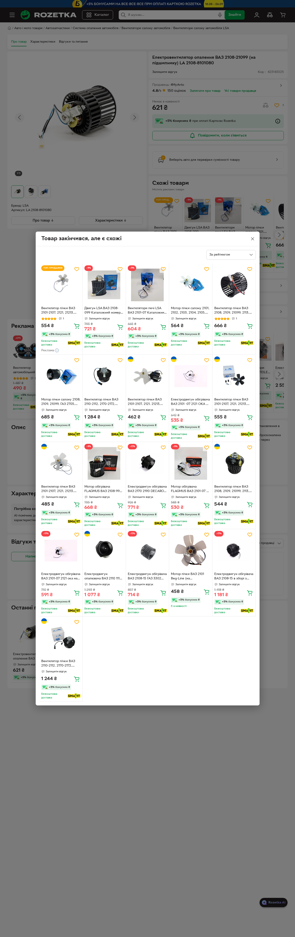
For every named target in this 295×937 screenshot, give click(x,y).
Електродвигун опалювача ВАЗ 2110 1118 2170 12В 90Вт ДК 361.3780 (102, 577)
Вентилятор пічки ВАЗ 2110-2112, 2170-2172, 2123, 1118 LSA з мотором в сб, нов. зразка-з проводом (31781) (103, 402)
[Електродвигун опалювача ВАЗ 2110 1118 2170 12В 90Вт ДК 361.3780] (104, 550)
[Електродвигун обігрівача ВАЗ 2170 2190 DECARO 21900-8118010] (147, 463)
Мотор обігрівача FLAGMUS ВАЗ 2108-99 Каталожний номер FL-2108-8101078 (102, 489)
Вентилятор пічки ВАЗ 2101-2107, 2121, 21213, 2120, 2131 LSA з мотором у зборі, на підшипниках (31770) (60, 311)
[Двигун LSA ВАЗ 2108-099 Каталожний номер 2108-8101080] (104, 285)
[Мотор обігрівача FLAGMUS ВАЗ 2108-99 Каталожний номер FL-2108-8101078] (104, 463)
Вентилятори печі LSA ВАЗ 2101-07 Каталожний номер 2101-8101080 (147, 311)
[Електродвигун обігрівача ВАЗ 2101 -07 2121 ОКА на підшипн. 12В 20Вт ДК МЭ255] (190, 376)
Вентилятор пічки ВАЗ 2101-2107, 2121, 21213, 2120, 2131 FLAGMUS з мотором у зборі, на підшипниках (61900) (58, 489)
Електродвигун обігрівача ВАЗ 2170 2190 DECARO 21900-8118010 (147, 489)
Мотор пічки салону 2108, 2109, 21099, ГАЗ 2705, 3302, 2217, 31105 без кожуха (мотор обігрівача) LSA (60, 402)
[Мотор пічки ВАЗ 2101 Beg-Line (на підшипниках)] (190, 550)
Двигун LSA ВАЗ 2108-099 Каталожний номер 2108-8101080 (102, 311)
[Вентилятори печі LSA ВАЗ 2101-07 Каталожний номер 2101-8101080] (147, 285)
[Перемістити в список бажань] (76, 269)
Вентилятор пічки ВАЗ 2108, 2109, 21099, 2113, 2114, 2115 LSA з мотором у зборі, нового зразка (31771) (233, 311)
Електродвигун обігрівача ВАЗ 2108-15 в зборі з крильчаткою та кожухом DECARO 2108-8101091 (233, 577)
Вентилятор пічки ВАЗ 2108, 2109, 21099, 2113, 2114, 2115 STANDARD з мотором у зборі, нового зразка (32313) (232, 489)
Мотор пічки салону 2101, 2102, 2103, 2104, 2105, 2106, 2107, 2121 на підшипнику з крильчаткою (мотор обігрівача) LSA (190, 311)
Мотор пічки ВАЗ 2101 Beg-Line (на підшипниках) (187, 577)
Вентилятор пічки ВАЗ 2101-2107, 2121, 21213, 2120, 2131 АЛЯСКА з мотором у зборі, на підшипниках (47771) (231, 402)
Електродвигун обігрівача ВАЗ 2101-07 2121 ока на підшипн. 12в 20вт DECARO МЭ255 (60, 577)
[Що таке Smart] (74, 343)
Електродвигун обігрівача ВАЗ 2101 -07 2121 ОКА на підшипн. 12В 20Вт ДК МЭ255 (190, 402)
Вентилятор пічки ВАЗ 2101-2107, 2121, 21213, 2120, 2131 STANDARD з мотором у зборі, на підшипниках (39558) (145, 402)
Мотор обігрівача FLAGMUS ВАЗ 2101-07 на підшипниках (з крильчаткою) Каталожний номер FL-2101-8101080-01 (190, 489)
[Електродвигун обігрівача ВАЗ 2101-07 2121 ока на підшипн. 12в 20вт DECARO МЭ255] (61, 550)
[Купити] (76, 326)
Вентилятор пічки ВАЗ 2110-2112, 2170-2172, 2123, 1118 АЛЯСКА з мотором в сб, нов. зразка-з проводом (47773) (58, 664)
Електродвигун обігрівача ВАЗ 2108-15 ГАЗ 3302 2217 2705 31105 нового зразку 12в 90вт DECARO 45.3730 (147, 577)
